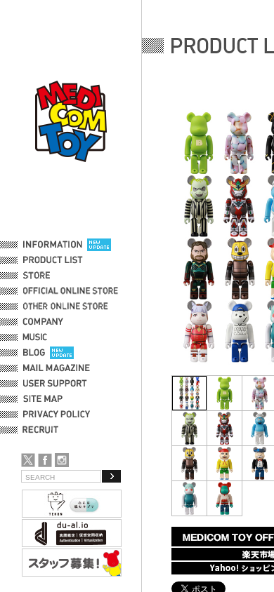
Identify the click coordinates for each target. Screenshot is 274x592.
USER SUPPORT (55, 383)
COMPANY (43, 322)
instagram (62, 460)
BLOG (34, 353)
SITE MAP (43, 399)
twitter (28, 460)
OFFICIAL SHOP (54, 275)
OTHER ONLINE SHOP (66, 306)
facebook (45, 460)
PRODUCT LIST (53, 260)
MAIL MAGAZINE (56, 368)
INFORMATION (52, 244)
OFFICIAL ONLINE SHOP (72, 291)
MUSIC (37, 337)
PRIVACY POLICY (56, 414)
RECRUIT (43, 430)
